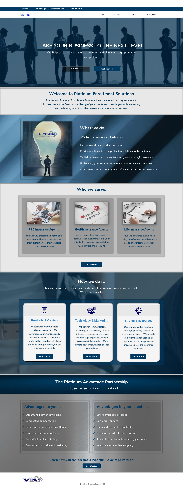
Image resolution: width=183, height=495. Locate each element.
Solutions (133, 15)
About (117, 15)
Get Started (152, 15)
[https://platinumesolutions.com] (27, 14)
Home (101, 15)
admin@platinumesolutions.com (51, 8)
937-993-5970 (76, 8)
